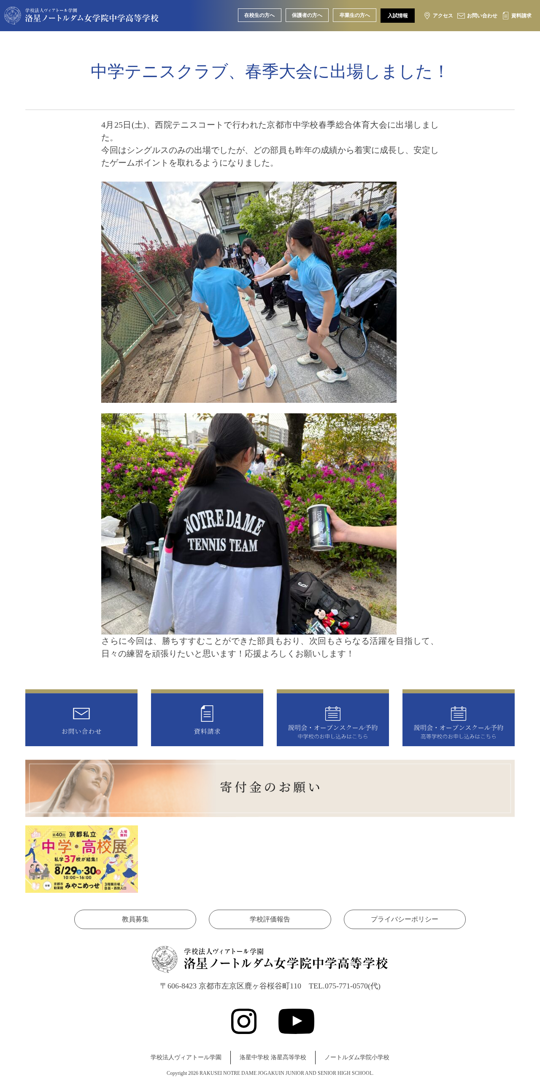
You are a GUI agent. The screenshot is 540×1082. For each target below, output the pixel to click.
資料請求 (521, 16)
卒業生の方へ (355, 15)
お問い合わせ (482, 16)
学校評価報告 (270, 919)
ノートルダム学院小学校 (356, 1057)
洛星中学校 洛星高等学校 (273, 1057)
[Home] (81, 18)
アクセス (443, 16)
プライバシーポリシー (404, 919)
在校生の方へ (259, 15)
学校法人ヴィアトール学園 (186, 1057)
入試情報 (398, 16)
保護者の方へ (307, 15)
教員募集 (135, 919)
